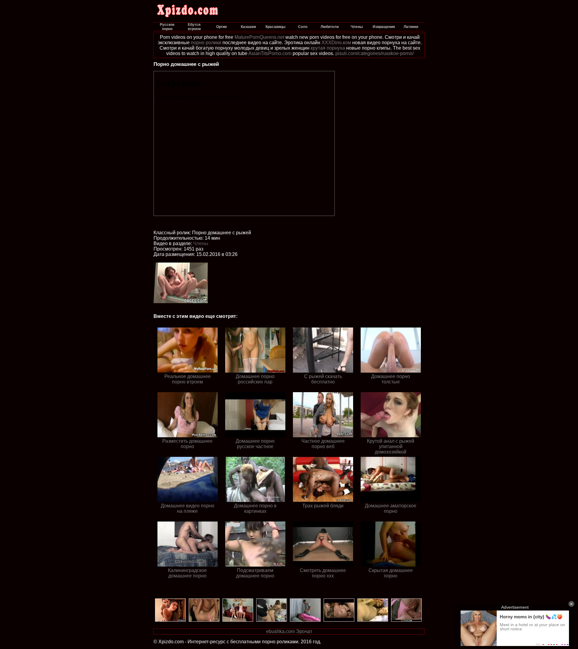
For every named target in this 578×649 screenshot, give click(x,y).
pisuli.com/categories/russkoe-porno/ (374, 53)
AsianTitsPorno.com (269, 53)
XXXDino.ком (336, 42)
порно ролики (206, 42)
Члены (200, 243)
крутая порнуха (328, 48)
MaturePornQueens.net (259, 37)
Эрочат (304, 631)
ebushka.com (280, 631)
